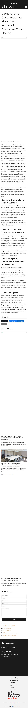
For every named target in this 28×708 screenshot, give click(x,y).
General (17, 142)
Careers (12, 687)
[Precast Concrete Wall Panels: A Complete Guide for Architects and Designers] (14, 383)
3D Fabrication (14, 680)
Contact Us (13, 689)
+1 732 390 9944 (7, 630)
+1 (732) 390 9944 (16, 1)
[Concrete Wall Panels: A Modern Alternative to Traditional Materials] (14, 455)
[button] (26, 7)
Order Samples (14, 684)
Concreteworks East (15, 702)
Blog (11, 685)
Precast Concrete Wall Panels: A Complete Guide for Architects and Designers (12, 438)
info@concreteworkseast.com (11, 633)
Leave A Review (9, 635)
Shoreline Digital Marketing (18, 706)
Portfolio (12, 682)
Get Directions (7, 628)
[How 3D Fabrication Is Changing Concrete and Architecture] (14, 525)
